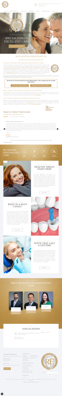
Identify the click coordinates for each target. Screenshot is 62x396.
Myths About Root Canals (27, 371)
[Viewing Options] (2, 394)
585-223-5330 (41, 6)
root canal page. (37, 95)
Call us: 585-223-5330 (19, 85)
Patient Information (13, 11)
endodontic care (10, 72)
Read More (17, 312)
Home (6, 11)
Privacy (24, 377)
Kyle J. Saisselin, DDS (27, 67)
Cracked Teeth (25, 368)
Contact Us (54, 11)
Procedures (31, 11)
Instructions (23, 11)
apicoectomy (30, 102)
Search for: (44, 372)
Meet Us (37, 11)
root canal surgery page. (35, 104)
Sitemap (31, 380)
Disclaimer (54, 379)
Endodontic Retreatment (27, 366)
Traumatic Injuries (26, 369)
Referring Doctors (46, 11)
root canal (6, 92)
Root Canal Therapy (26, 364)
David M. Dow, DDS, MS (39, 67)
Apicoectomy (25, 367)
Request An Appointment (41, 85)
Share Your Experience (50, 108)
